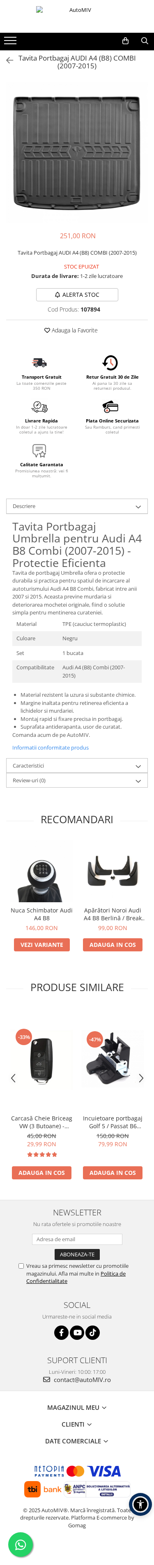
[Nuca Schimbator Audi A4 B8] (41, 871)
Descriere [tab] (24, 506)
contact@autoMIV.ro (81, 1379)
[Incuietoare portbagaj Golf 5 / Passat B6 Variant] (112, 1058)
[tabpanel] (77, 152)
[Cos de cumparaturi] (125, 41)
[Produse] (11, 43)
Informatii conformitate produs (50, 747)
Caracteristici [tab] (28, 765)
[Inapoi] (6, 60)
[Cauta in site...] (145, 41)
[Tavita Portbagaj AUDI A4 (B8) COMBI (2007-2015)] (77, 152)
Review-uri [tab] (29, 780)
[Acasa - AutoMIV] (77, 16)
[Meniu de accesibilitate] (140, 1504)
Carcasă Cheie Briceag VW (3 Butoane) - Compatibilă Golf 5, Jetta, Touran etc (41, 1122)
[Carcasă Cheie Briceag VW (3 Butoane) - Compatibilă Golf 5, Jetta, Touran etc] (41, 1059)
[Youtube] (77, 1333)
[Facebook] (61, 1333)
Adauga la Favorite (74, 330)
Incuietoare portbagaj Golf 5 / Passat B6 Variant (113, 1122)
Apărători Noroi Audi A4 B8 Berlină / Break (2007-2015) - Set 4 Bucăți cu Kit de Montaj (113, 914)
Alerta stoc (80, 294)
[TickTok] (92, 1333)
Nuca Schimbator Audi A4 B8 (42, 914)
